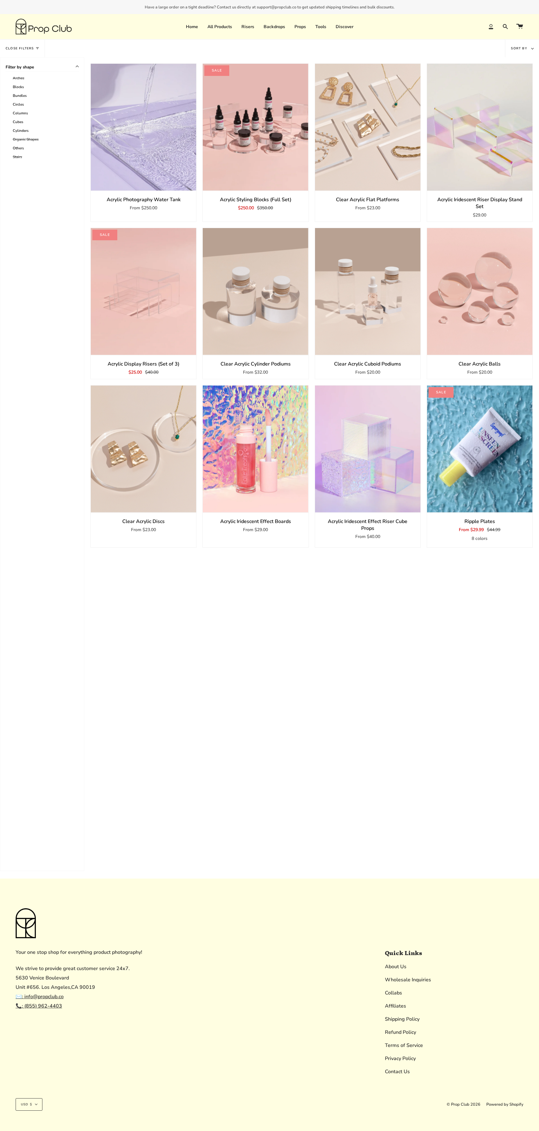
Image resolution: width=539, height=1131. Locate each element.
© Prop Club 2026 (463, 1104)
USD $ (26, 1104)
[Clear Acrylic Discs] (143, 449)
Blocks (18, 86)
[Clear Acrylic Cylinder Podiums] (255, 291)
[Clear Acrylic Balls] (479, 291)
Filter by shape (20, 67)
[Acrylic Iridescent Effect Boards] (255, 449)
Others (18, 148)
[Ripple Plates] (479, 449)
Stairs (17, 156)
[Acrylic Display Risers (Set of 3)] (143, 291)
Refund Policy (400, 1032)
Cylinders (21, 130)
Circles (18, 104)
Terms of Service (404, 1045)
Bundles (20, 95)
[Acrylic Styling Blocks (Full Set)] (255, 127)
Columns (20, 113)
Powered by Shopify (504, 1104)
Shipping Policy (402, 1019)
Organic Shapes (26, 139)
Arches (18, 78)
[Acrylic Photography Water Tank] (143, 127)
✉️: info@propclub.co (40, 996)
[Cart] (519, 26)
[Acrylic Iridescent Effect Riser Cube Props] (367, 449)
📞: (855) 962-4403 (39, 1006)
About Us (395, 966)
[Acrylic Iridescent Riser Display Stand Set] (479, 127)
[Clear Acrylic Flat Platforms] (367, 127)
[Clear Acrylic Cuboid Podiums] (367, 291)
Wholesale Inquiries (408, 979)
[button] (248, 26)
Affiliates (395, 1006)
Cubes (18, 121)
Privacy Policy (400, 1058)
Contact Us (397, 1071)
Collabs (393, 992)
